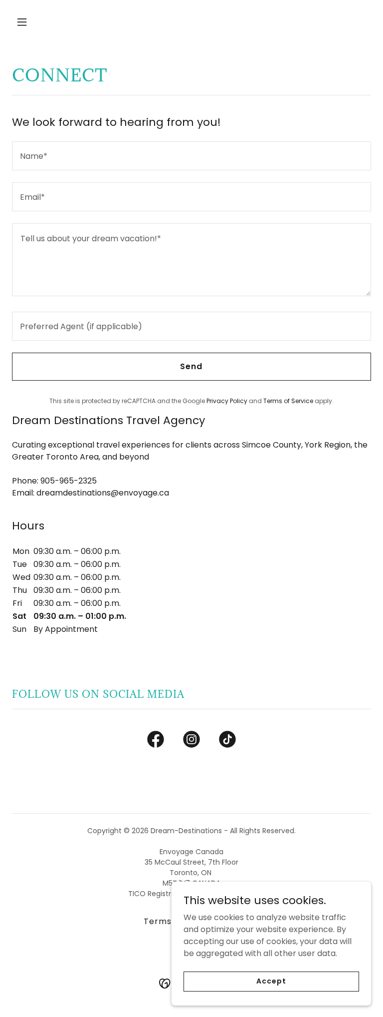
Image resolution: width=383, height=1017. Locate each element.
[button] (53, 22)
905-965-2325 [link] (68, 481)
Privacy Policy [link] (226, 401)
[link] (156, 741)
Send (191, 366)
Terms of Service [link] (288, 401)
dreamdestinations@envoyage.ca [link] (102, 493)
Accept (271, 981)
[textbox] (191, 155)
